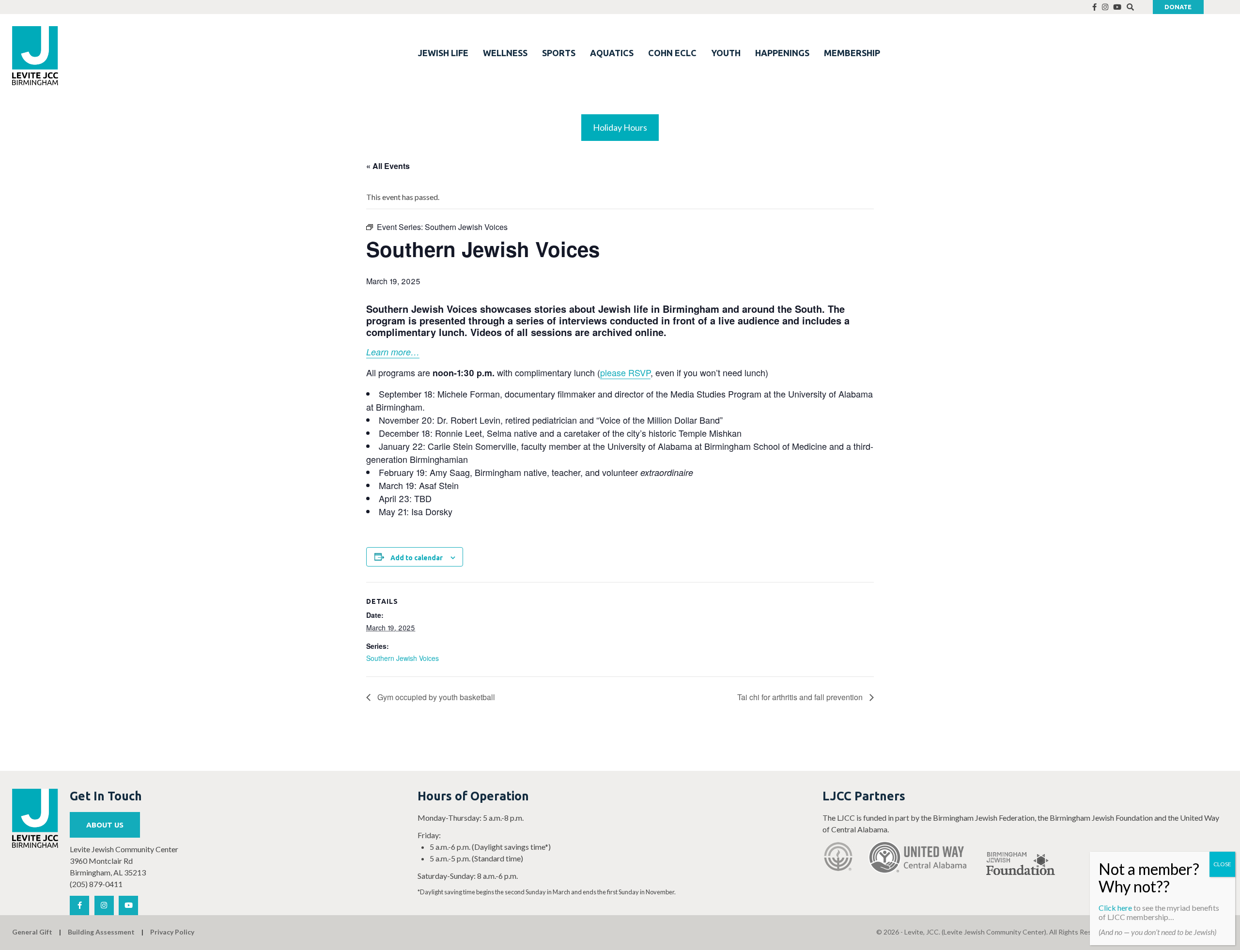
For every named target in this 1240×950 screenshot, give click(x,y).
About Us (105, 825)
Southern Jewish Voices (402, 658)
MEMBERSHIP (852, 53)
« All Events (388, 165)
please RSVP (625, 372)
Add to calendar (416, 557)
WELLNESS (505, 53)
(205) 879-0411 (96, 884)
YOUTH (726, 53)
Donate (1178, 6)
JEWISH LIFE (443, 53)
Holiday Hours (620, 127)
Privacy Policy (172, 932)
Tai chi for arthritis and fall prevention (801, 697)
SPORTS (558, 53)
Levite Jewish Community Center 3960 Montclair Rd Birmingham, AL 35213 (124, 860)
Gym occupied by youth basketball (435, 697)
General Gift (32, 932)
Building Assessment (101, 932)
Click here (1115, 907)
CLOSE (1222, 864)
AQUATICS (612, 53)
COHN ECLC (672, 53)
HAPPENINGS (782, 53)
